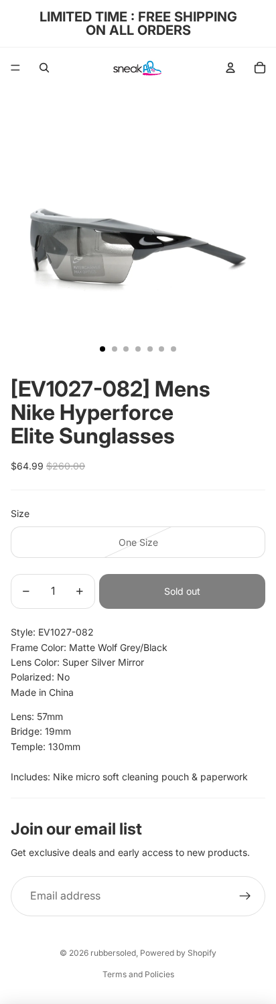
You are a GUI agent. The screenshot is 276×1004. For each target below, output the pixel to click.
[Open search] (44, 67)
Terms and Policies (138, 974)
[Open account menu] (230, 67)
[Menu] (15, 67)
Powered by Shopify (178, 953)
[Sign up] (245, 896)
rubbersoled (113, 953)
